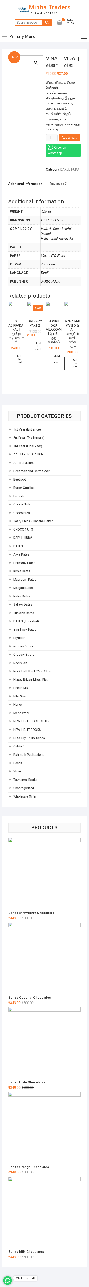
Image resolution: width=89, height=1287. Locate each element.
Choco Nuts (21, 504)
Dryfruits (19, 638)
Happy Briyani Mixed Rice (30, 680)
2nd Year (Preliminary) (28, 438)
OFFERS (19, 746)
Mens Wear (21, 713)
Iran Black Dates (24, 630)
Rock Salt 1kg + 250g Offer (32, 671)
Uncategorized (23, 788)
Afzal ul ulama (23, 463)
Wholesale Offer (25, 796)
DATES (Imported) (26, 621)
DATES (18, 546)
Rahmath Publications (28, 755)
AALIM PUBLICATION (28, 454)
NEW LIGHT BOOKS (27, 730)
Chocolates (21, 513)
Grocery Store (23, 646)
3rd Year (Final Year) (27, 446)
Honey (17, 705)
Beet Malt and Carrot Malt (31, 471)
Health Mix (20, 688)
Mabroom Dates (24, 580)
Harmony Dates (24, 563)
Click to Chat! (25, 1278)
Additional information (25, 184)
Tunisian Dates (23, 613)
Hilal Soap (20, 696)
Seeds (17, 763)
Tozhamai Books (25, 780)
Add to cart (69, 137)
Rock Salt (20, 663)
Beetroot (19, 479)
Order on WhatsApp (57, 150)
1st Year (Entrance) (27, 429)
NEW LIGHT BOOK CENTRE (32, 721)
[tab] (25, 184)
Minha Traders (50, 7)
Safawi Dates (22, 604)
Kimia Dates (21, 571)
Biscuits (19, 496)
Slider (17, 771)
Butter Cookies (24, 488)
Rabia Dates (21, 596)
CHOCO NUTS (23, 529)
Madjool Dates (23, 588)
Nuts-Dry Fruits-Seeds (29, 738)
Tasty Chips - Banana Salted (33, 521)
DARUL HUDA (69, 169)
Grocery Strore (23, 654)
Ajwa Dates (21, 554)
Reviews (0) (59, 184)
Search (47, 22)
